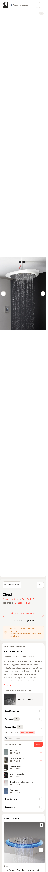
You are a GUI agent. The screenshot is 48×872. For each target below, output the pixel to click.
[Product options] (41, 825)
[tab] (6, 732)
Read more (9, 685)
